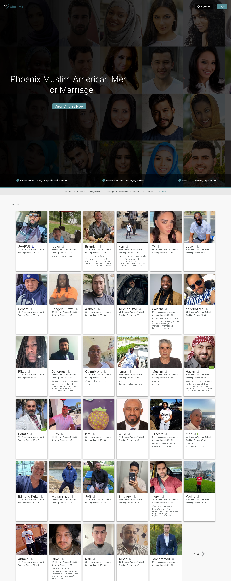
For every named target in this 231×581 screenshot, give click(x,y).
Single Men (95, 191)
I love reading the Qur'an (95, 256)
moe (189, 434)
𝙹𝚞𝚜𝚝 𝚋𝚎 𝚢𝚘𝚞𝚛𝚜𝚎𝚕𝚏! (162, 506)
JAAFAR (24, 246)
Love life (189, 443)
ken (121, 246)
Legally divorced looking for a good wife (199, 381)
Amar (123, 559)
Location (137, 191)
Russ (55, 434)
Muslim (157, 371)
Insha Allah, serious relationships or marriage (165, 443)
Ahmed (90, 309)
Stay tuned (123, 381)
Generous (59, 371)
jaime (56, 559)
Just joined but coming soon (131, 384)
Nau (88, 559)
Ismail (123, 371)
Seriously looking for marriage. (65, 381)
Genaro (23, 309)
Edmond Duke (28, 496)
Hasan (190, 371)
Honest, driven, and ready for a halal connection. (165, 318)
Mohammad (161, 559)
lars (88, 434)
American (123, 191)
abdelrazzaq (195, 309)
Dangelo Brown (63, 309)
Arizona (149, 191)
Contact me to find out (161, 447)
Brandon (91, 246)
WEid (122, 434)
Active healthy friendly (195, 447)
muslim (155, 381)
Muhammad (60, 496)
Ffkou (22, 371)
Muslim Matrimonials (75, 191)
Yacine (190, 496)
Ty (153, 246)
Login (222, 6)
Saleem (157, 309)
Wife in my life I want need (95, 381)
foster (56, 246)
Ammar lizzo (128, 309)
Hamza (23, 434)
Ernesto (157, 434)
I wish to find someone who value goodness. (132, 256)
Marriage (110, 191)
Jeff (88, 496)
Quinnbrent (93, 371)
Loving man (90, 384)
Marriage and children (61, 568)
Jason (190, 246)
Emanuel (125, 496)
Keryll (156, 496)
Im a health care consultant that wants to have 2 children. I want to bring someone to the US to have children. (65, 575)
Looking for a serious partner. (64, 256)
